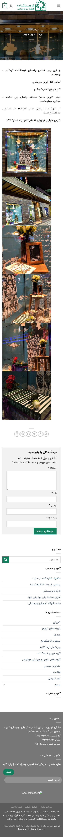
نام (54, 493)
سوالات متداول (45, 807)
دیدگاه (52, 468)
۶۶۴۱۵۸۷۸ (40, 744)
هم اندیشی (54, 678)
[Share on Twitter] (34, 434)
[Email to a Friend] (28, 434)
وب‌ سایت (51, 517)
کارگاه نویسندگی (52, 591)
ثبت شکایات (16, 807)
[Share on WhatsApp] (46, 434)
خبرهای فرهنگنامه (31, 29)
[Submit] (5, 559)
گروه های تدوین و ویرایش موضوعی (41, 659)
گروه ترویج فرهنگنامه (49, 653)
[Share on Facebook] (40, 434)
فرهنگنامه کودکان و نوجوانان (32, 819)
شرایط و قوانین (30, 807)
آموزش (57, 622)
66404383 (48, 740)
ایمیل (53, 505)
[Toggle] (3, 685)
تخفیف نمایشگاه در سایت (46, 578)
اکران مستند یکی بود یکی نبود (44, 597)
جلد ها (57, 635)
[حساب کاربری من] (10, 5)
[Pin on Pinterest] (22, 434)
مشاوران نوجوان (52, 666)
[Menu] (59, 6)
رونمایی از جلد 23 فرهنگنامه (45, 584)
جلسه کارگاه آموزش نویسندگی (44, 603)
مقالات (57, 672)
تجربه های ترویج (51, 628)
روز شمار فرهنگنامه (50, 647)
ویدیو (58, 685)
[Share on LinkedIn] (17, 434)
